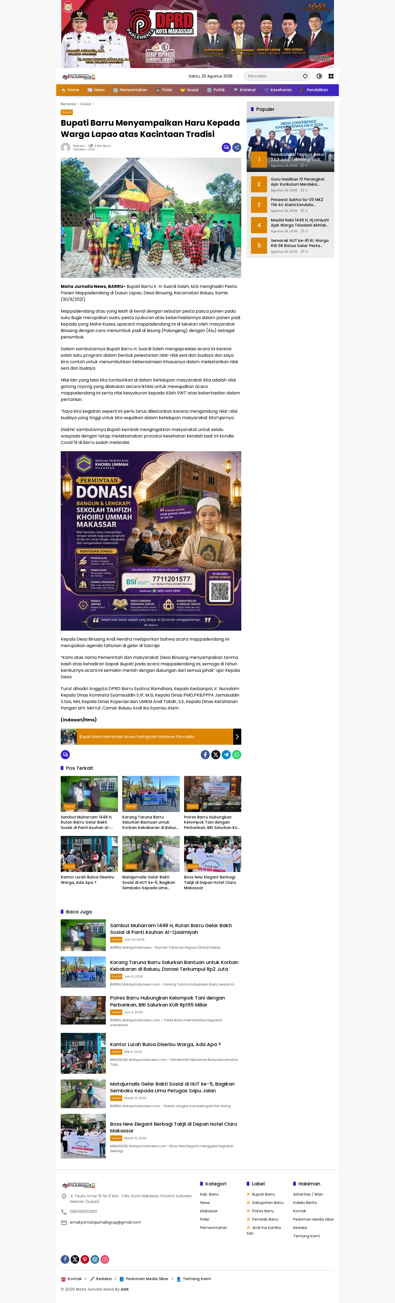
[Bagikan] (236, 147)
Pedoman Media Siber (313, 1219)
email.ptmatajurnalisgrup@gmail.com (105, 1222)
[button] (305, 76)
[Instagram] (104, 1259)
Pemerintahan (213, 1227)
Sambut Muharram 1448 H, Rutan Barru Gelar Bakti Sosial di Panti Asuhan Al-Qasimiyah (86, 823)
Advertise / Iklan (308, 1194)
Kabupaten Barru (268, 1202)
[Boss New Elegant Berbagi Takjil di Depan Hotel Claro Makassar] (212, 854)
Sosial (66, 112)
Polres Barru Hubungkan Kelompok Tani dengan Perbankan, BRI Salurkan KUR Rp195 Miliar (212, 823)
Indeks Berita (305, 1202)
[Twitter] (215, 754)
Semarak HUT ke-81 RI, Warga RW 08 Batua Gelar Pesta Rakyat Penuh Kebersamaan (300, 243)
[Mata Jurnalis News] (87, 76)
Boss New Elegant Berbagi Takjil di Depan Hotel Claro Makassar (210, 882)
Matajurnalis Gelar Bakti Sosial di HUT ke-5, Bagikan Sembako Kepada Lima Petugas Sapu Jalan (148, 883)
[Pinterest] (85, 1259)
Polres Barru (263, 1211)
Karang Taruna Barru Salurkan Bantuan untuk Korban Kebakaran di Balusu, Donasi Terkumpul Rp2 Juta (150, 823)
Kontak (299, 1211)
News (205, 1202)
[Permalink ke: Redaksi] (67, 147)
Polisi (204, 1219)
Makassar (209, 1211)
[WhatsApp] (236, 754)
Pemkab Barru (265, 1219)
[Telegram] (226, 754)
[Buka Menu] (331, 76)
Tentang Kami (306, 1236)
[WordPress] (95, 1259)
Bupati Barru (263, 1194)
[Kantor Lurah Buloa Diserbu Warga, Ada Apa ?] (89, 854)
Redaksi (79, 145)
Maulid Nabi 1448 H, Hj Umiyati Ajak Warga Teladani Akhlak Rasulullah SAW (300, 222)
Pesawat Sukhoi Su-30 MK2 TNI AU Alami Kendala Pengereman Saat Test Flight (299, 202)
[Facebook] (205, 754)
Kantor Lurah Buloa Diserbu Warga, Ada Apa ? (87, 880)
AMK (125, 1289)
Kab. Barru (209, 1194)
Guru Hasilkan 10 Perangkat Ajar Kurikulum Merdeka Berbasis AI (298, 181)
